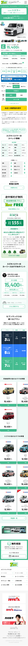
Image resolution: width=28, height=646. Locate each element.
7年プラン (9, 86)
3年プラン (23, 86)
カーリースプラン (13, 6)
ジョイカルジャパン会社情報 (13, 635)
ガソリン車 (16, 99)
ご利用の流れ (18, 580)
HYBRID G (16, 91)
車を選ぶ (3, 576)
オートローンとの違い (19, 572)
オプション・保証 (5, 580)
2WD (11, 95)
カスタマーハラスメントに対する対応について (13, 637)
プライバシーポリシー (13, 632)
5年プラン (16, 86)
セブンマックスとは (6, 569)
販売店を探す (13, 108)
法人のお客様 (18, 585)
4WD (21, 95)
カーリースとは (4, 572)
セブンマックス (5, 6)
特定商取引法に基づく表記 (14, 634)
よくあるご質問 (5, 585)
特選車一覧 (14, 518)
